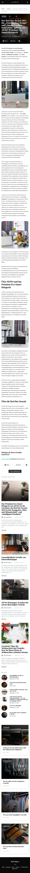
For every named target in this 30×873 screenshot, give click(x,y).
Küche (10, 625)
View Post (3, 530)
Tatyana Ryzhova (7, 517)
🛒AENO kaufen (24, 867)
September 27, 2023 (14, 707)
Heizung (8, 8)
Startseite (3, 8)
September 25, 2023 (14, 678)
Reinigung (15, 625)
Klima (3, 867)
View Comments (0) (15, 471)
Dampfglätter (6, 794)
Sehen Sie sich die (5, 459)
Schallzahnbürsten (7, 761)
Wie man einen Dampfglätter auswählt (15, 815)
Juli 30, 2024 (13, 685)
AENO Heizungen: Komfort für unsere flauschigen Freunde (14, 603)
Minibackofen (6, 826)
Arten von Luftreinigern (15, 705)
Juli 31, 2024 (13, 716)
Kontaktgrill (6, 727)
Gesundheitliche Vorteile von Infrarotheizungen (13, 558)
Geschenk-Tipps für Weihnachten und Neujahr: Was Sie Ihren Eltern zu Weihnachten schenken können (14, 649)
